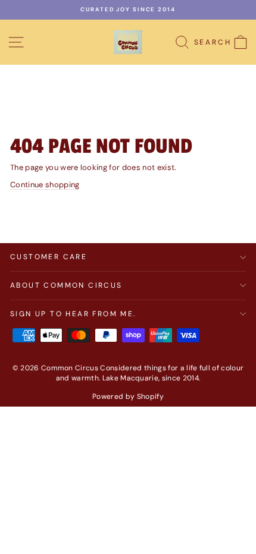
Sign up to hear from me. (73, 314)
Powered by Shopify (128, 396)
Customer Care (48, 257)
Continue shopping (45, 185)
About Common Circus (66, 285)
